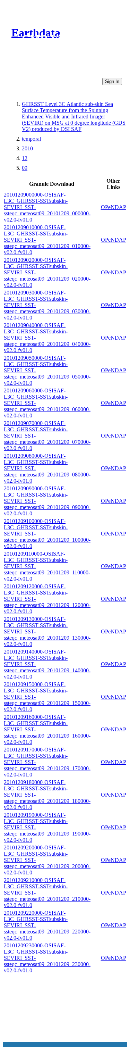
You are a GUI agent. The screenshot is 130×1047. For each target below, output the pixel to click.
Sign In (112, 81)
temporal (31, 139)
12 (24, 158)
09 (24, 168)
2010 (27, 148)
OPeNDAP (113, 207)
